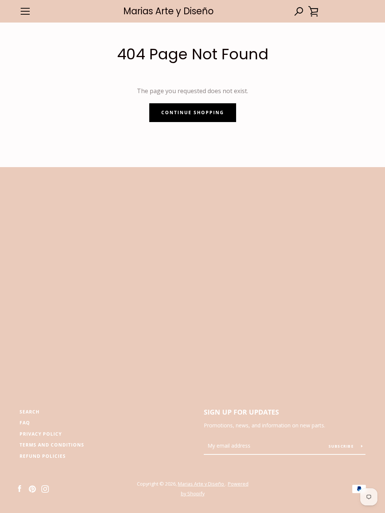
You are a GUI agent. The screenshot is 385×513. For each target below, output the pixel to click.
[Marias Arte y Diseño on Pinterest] (32, 488)
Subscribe (342, 446)
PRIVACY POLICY (41, 434)
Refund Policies (43, 456)
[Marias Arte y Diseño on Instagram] (45, 488)
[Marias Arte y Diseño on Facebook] (19, 488)
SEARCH (29, 412)
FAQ (25, 422)
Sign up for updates (241, 411)
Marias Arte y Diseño (168, 11)
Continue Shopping (192, 112)
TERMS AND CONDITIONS (52, 445)
